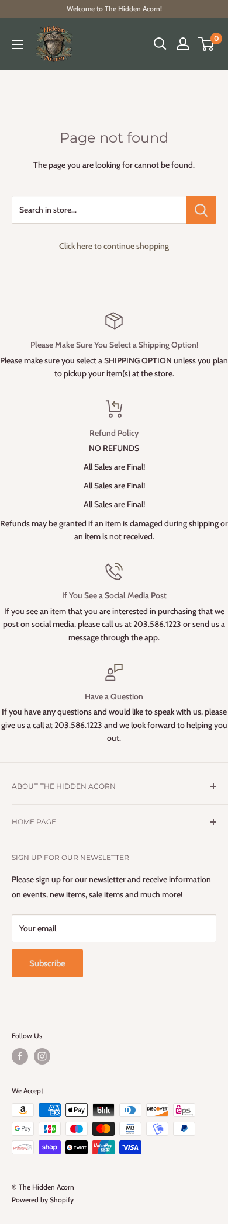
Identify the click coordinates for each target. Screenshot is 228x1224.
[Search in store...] (201, 210)
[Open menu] (17, 44)
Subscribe (47, 963)
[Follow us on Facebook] (20, 1056)
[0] (206, 44)
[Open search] (160, 43)
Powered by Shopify (43, 1199)
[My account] (183, 43)
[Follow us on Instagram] (42, 1056)
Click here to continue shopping (114, 246)
